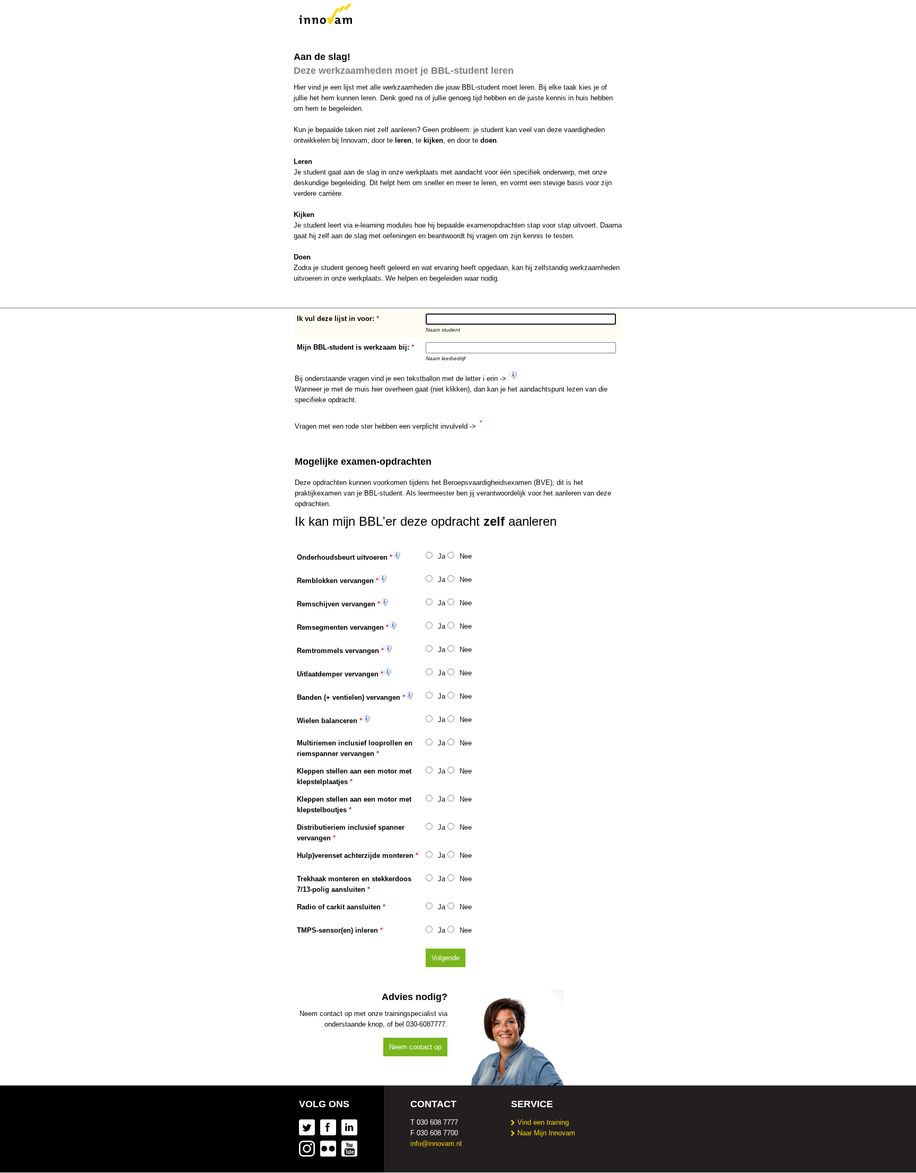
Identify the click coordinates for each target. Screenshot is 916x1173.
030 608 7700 (437, 1133)
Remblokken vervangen (335, 581)
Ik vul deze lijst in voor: (335, 319)
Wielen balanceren (327, 721)
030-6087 (420, 1024)
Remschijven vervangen (336, 604)
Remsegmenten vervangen (340, 627)
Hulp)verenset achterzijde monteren (355, 855)
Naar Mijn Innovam (546, 1133)
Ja (441, 556)
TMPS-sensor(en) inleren (337, 930)
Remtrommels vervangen (338, 651)
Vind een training (543, 1122)
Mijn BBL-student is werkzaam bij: (353, 347)
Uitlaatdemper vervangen (337, 674)
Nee (466, 556)
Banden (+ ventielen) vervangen (348, 697)
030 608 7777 (437, 1122)
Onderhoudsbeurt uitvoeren (342, 557)
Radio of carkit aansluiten (339, 907)
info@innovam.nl (436, 1144)
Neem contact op (415, 1047)
